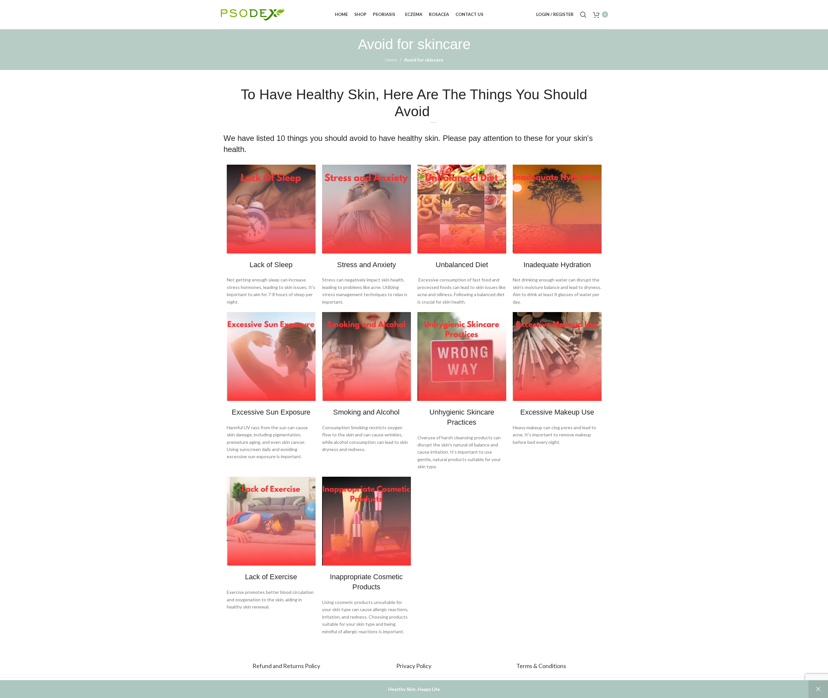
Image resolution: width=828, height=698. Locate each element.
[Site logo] (252, 14)
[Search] (583, 14)
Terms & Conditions (541, 665)
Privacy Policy (413, 665)
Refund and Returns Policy (286, 665)
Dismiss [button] (818, 689)
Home (391, 59)
